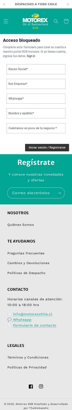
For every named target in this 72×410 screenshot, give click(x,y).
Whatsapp (22, 320)
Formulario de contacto (34, 325)
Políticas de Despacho (26, 273)
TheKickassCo (39, 408)
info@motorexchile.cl (32, 314)
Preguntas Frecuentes (25, 253)
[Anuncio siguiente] (68, 4)
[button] (6, 21)
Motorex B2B (24, 403)
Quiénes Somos (20, 225)
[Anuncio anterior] (4, 4)
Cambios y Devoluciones (28, 263)
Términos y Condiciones (28, 357)
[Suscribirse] (59, 193)
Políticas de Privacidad (27, 367)
